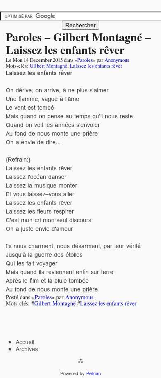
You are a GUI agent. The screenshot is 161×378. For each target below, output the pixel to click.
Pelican (93, 373)
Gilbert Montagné (48, 65)
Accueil (25, 342)
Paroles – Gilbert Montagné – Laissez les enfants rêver (78, 43)
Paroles (85, 59)
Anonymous (116, 59)
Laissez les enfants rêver (96, 65)
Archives (27, 349)
